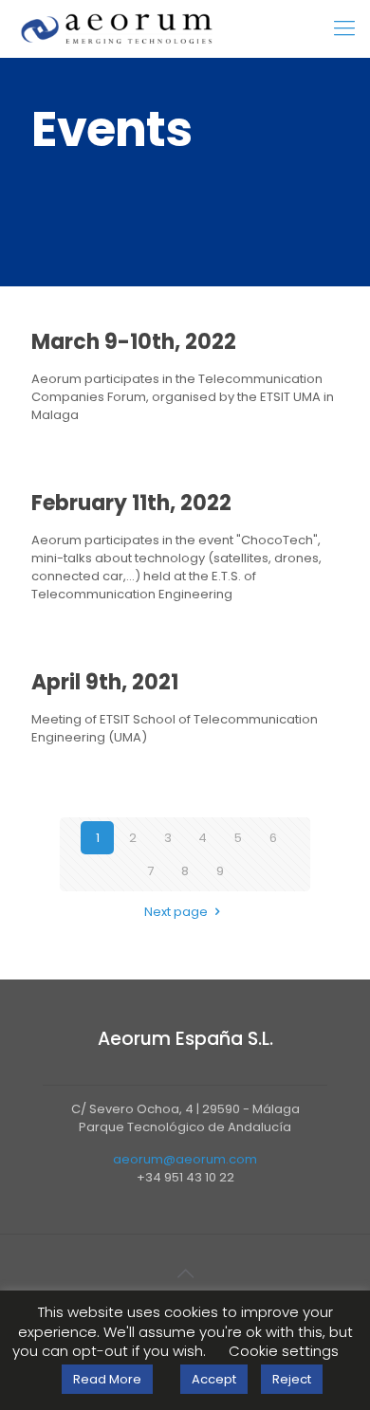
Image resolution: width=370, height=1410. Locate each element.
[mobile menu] (344, 28)
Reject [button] (291, 1379)
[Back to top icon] (185, 1273)
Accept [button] (214, 1379)
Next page (176, 912)
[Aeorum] (116, 28)
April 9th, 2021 (104, 682)
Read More (107, 1379)
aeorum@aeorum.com (185, 1159)
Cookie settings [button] (284, 1351)
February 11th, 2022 (131, 503)
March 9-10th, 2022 (133, 342)
